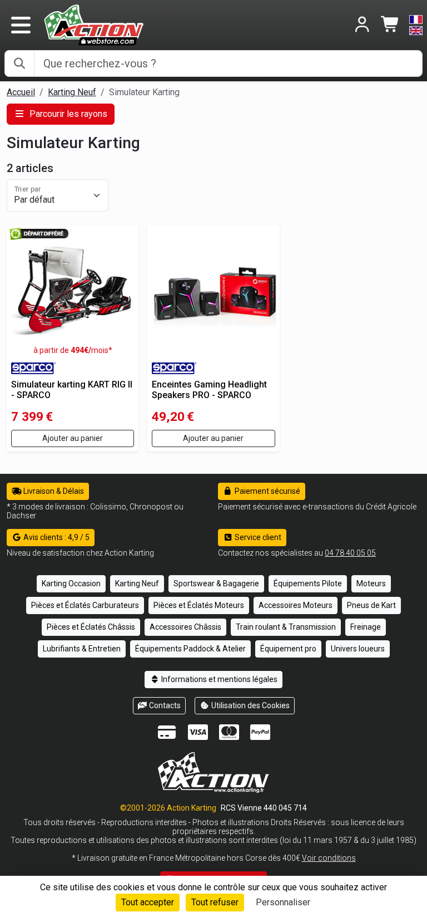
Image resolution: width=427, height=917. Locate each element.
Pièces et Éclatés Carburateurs (85, 605)
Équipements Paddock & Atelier (190, 648)
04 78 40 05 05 (350, 552)
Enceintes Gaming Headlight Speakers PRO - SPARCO (209, 389)
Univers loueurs (358, 648)
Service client (257, 537)
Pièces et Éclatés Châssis (91, 626)
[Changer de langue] (416, 25)
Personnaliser (283, 902)
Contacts (164, 705)
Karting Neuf (72, 92)
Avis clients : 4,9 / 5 (56, 537)
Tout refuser (215, 902)
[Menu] (20, 25)
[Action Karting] (93, 24)
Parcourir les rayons (67, 114)
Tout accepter (147, 902)
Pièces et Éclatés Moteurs (198, 605)
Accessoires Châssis (185, 626)
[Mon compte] (362, 25)
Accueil (21, 92)
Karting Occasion (71, 583)
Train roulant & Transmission (286, 626)
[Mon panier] (390, 25)
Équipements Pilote (308, 583)
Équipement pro (288, 648)
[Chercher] (19, 63)
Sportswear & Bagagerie (216, 583)
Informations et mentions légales (218, 679)
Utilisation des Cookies (250, 705)
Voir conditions (329, 858)
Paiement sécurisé (266, 491)
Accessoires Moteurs (295, 605)
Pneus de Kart (371, 605)
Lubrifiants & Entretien (82, 648)
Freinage (365, 626)
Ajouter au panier (72, 438)
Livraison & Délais (53, 491)
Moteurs (371, 583)
